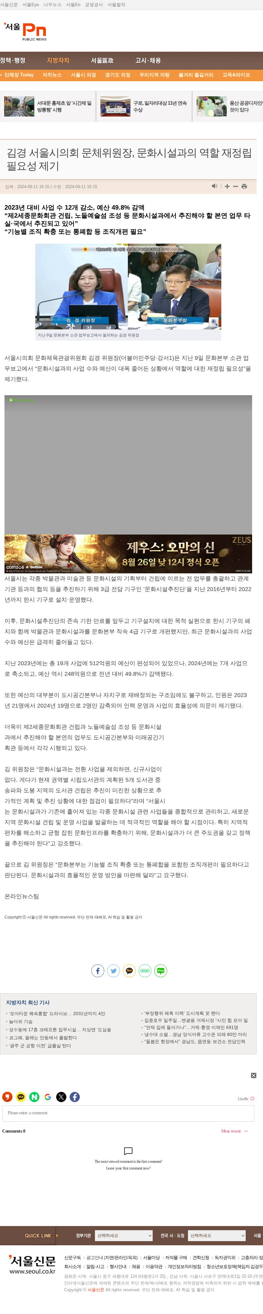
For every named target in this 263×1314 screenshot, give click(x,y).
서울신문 (9, 4)
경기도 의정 (118, 74)
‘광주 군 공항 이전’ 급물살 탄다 (40, 1045)
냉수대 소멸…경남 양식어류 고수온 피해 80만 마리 (195, 1034)
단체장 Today (19, 74)
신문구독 (72, 1257)
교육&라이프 (236, 74)
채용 (136, 1266)
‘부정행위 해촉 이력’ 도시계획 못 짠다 (182, 1013)
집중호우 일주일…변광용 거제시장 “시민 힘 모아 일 (196, 1020)
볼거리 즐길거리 (196, 74)
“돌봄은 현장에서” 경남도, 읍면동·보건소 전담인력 (194, 1041)
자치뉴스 (52, 74)
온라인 (121, 1257)
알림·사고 (95, 1266)
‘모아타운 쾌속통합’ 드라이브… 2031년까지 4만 (57, 1013)
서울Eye (30, 4)
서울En (73, 4)
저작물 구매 (176, 1257)
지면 (109, 1257)
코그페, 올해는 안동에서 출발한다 (43, 1037)
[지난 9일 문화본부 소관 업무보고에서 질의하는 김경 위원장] (128, 249)
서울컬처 (116, 4)
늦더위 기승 (21, 1021)
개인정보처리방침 (184, 1266)
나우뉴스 (53, 4)
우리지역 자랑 (155, 74)
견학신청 (200, 1257)
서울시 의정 (83, 74)
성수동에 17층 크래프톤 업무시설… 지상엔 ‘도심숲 (60, 1029)
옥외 (132, 1257)
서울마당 (151, 1257)
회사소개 (72, 1266)
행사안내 (118, 1266)
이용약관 (154, 1266)
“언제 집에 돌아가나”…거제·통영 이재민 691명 (191, 1027)
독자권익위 (225, 1257)
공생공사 (94, 4)
